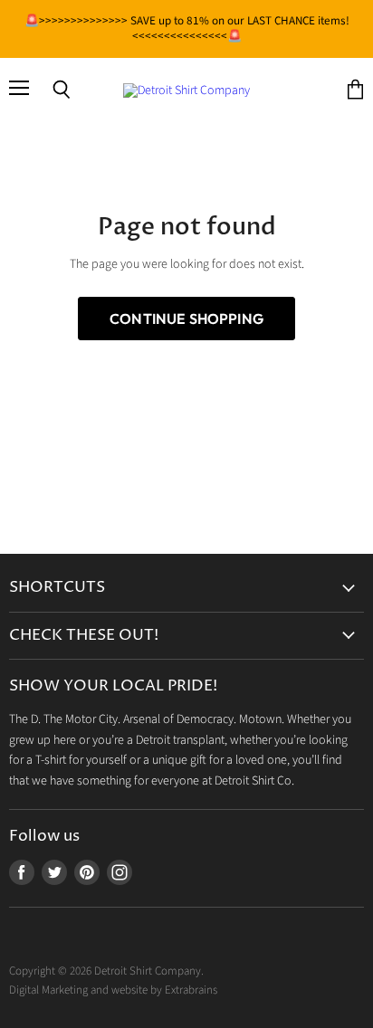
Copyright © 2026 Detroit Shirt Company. (106, 971)
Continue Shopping (186, 318)
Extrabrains (191, 990)
